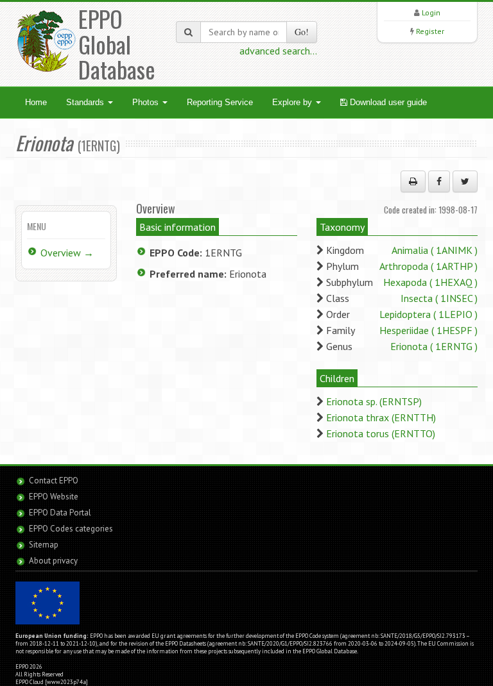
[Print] (413, 181)
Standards (86, 102)
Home (36, 102)
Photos (146, 102)
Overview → (67, 252)
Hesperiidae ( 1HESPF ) (428, 330)
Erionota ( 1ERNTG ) (434, 346)
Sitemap (43, 544)
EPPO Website (53, 496)
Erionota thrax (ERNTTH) (381, 417)
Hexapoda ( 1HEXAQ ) (430, 282)
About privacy (53, 560)
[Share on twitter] (465, 181)
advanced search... (278, 50)
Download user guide (387, 102)
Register (430, 31)
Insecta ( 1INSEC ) (439, 298)
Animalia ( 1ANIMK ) (435, 250)
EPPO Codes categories (71, 528)
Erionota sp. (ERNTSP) (374, 401)
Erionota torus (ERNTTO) (380, 433)
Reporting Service (220, 102)
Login (431, 12)
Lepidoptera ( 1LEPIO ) (428, 314)
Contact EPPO (53, 480)
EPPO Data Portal (60, 512)
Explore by (293, 102)
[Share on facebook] (439, 181)
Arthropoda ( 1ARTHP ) (428, 266)
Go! (302, 32)
